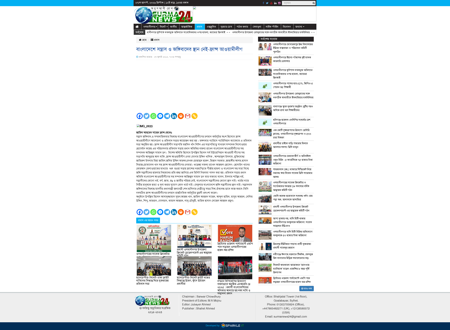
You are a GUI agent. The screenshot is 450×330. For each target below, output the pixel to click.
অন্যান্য (298, 26)
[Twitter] (146, 116)
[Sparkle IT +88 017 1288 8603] (233, 325)
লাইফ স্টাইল (272, 26)
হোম (144, 39)
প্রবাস (199, 26)
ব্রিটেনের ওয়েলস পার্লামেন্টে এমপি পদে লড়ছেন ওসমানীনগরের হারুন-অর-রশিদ (235, 247)
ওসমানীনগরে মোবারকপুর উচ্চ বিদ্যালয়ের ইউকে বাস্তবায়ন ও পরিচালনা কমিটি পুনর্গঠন (293, 48)
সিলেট (163, 26)
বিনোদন (287, 26)
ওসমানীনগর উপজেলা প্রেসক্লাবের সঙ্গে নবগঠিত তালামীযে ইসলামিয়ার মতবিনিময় (263, 32)
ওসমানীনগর (149, 26)
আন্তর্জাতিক (186, 26)
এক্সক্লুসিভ (211, 26)
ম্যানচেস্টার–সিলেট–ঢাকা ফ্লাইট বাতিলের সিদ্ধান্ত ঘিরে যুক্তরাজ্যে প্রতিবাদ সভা (152, 281)
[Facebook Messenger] (160, 116)
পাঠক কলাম (242, 26)
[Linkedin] (174, 116)
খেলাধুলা (257, 26)
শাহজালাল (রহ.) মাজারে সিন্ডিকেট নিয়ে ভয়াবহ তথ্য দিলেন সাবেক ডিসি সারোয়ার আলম (292, 173)
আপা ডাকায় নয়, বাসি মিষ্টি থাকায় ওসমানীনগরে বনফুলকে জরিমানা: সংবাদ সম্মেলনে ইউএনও (292, 222)
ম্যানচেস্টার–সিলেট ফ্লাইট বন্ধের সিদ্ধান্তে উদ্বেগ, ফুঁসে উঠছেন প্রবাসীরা (193, 281)
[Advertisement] (194, 86)
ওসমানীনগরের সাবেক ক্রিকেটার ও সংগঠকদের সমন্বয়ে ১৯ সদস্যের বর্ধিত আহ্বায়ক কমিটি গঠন (291, 186)
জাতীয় (173, 26)
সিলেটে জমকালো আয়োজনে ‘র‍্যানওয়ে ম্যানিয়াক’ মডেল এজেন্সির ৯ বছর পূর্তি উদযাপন (291, 268)
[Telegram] (167, 116)
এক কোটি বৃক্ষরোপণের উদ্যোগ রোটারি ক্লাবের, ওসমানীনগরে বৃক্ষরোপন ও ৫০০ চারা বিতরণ (292, 134)
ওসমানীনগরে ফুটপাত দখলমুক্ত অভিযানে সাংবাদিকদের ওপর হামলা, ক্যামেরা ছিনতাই (176, 32)
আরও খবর (307, 288)
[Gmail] (188, 116)
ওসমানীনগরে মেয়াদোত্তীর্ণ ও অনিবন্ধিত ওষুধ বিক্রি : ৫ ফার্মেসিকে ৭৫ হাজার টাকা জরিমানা (293, 159)
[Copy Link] (194, 116)
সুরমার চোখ (226, 26)
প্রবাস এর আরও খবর (148, 220)
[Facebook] (140, 116)
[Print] (181, 116)
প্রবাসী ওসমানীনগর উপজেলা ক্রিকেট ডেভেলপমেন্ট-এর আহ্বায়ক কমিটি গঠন (194, 252)
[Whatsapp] (153, 116)
